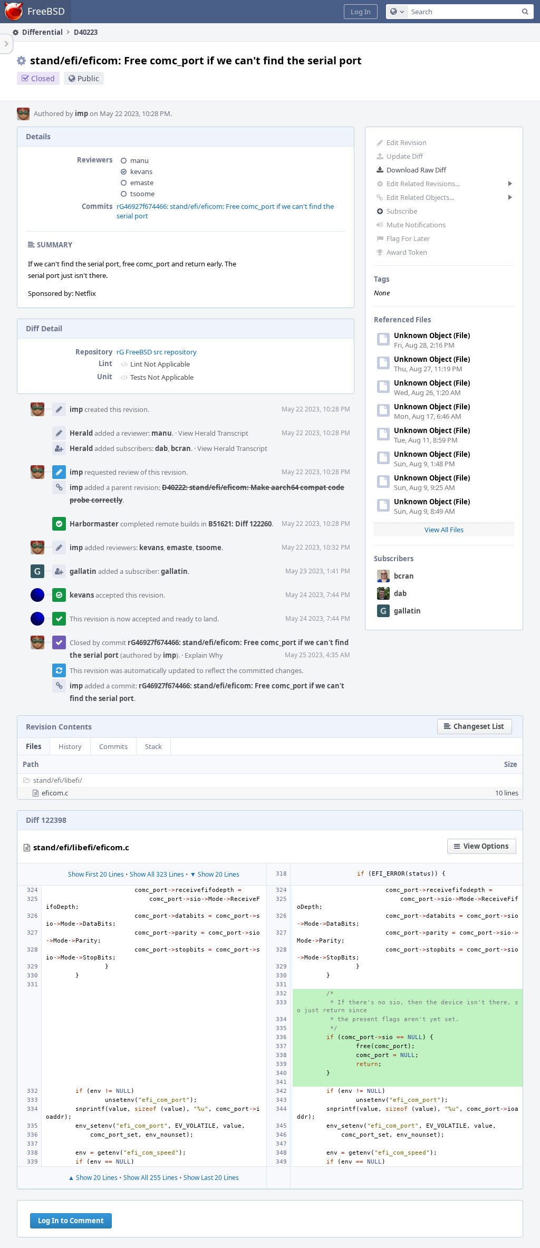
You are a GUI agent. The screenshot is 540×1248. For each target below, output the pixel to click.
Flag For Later (408, 238)
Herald (81, 433)
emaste (141, 182)
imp (81, 113)
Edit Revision (407, 142)
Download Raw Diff (416, 170)
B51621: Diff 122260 (240, 524)
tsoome (142, 193)
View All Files (444, 529)
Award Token (407, 252)
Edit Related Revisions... (423, 183)
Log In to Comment (71, 1220)
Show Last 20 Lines (211, 1177)
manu (139, 160)
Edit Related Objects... (420, 197)
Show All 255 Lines (150, 1177)
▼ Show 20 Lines (214, 874)
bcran (404, 576)
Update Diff (405, 156)
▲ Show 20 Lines (93, 1177)
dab (400, 593)
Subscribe (402, 211)
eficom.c (55, 793)
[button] (361, 11)
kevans (141, 171)
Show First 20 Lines (96, 874)
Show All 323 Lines (157, 874)
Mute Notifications (416, 224)
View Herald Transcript (213, 433)
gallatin (407, 611)
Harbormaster (94, 524)
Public (88, 78)
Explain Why (204, 655)
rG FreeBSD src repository (157, 352)
